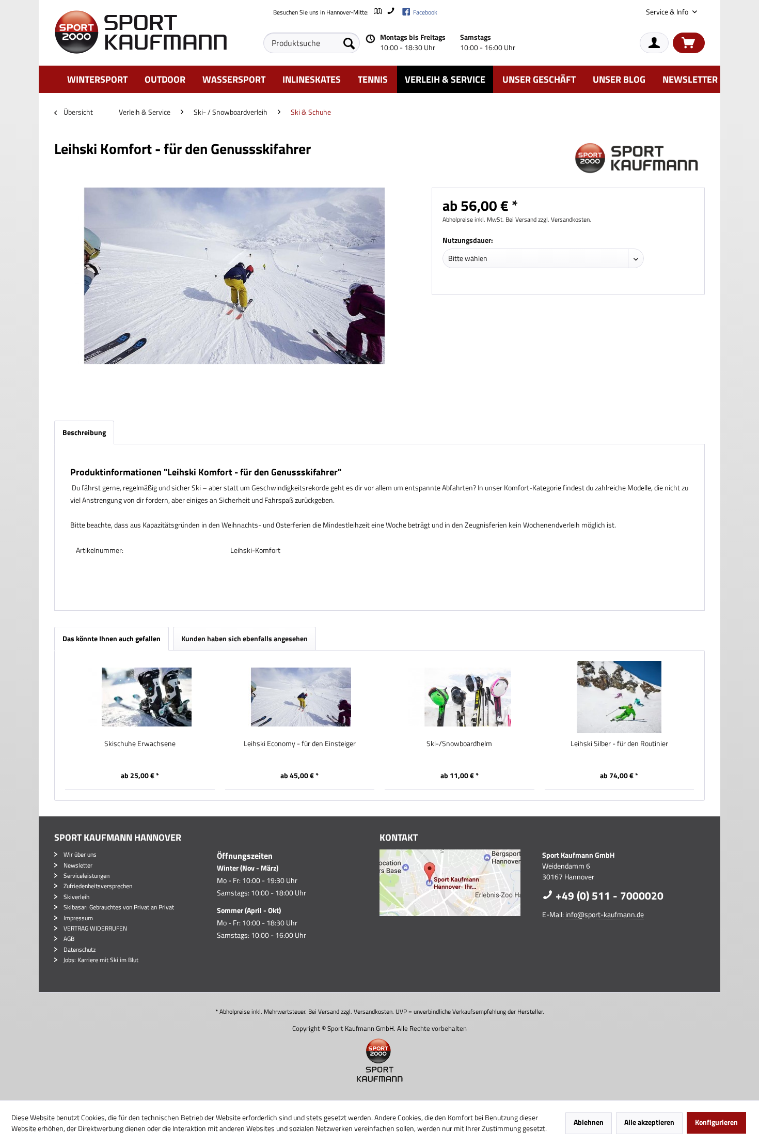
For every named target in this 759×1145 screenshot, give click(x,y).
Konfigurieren (716, 1122)
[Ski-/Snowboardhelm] (459, 697)
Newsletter (78, 865)
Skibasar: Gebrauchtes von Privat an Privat (119, 907)
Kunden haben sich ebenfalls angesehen (244, 638)
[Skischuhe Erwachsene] (140, 697)
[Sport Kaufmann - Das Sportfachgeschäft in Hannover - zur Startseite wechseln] (140, 32)
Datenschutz (80, 949)
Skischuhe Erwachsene (140, 743)
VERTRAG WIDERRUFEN (95, 928)
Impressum (78, 918)
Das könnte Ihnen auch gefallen (111, 638)
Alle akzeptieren (649, 1122)
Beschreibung (84, 432)
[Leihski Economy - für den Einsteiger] (300, 697)
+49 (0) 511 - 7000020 (608, 895)
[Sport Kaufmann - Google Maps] (458, 882)
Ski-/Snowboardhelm (459, 743)
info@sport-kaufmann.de (604, 914)
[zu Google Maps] (377, 12)
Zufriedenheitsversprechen (98, 886)
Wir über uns (80, 854)
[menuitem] (311, 43)
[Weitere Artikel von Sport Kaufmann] (640, 159)
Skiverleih (76, 897)
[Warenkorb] (689, 43)
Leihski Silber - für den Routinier (619, 743)
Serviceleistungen (86, 875)
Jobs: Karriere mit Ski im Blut (101, 960)
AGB (69, 938)
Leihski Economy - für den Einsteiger (300, 743)
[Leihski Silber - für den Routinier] (619, 697)
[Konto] (654, 43)
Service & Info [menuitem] (668, 11)
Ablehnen (589, 1122)
